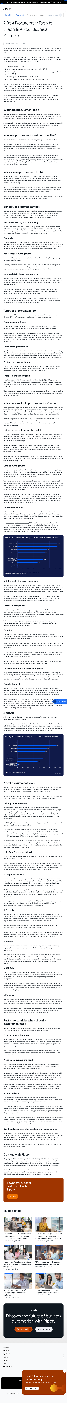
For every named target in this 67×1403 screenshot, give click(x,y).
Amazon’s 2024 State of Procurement (24, 57)
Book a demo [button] (44, 1329)
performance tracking (25, 518)
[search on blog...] (53, 15)
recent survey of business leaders (17, 523)
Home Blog (8, 15)
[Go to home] (7, 8)
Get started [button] (12, 1196)
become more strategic (11, 728)
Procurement (20, 15)
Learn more (56, 2)
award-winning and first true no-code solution (40, 841)
